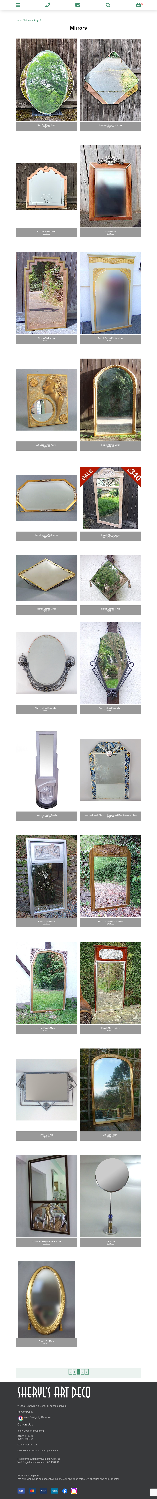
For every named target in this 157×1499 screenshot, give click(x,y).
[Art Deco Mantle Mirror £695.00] (46, 186)
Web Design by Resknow (38, 1417)
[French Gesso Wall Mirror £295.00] (46, 498)
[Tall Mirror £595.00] (110, 1196)
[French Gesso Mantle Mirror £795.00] (110, 293)
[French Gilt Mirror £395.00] (46, 1299)
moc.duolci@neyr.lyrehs (30, 1430)
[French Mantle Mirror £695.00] (110, 983)
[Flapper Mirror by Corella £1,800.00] (46, 770)
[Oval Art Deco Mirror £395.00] (46, 80)
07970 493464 (25, 1439)
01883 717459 (25, 1436)
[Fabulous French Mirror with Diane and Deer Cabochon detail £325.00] (110, 770)
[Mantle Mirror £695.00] (110, 186)
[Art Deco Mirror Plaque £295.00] (46, 399)
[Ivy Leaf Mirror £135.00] (46, 1089)
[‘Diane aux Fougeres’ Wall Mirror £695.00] (46, 1196)
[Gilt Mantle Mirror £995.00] (110, 1089)
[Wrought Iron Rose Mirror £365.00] (46, 663)
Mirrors (28, 20)
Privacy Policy (25, 1411)
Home (19, 20)
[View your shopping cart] (138, 5)
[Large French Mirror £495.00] (46, 983)
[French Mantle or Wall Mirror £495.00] (110, 876)
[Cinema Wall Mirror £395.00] (46, 293)
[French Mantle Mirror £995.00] (110, 399)
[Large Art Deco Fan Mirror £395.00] (110, 80)
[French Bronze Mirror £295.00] (110, 578)
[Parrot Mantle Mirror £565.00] (46, 876)
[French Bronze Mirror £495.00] (46, 578)
